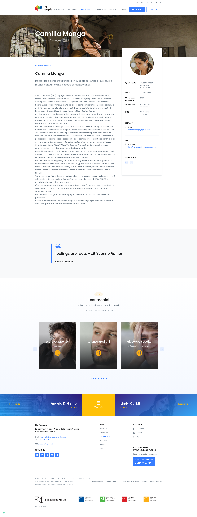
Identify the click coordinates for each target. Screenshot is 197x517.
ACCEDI (154, 9)
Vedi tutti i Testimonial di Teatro (98, 310)
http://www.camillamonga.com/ (141, 147)
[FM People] (43, 9)
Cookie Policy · (111, 481)
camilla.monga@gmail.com (139, 130)
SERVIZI (112, 9)
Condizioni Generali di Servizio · (129, 481)
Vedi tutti (98, 407)
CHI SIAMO (59, 9)
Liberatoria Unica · (149, 481)
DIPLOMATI (71, 9)
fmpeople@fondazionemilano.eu (53, 437)
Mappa (135, 2)
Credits (159, 481)
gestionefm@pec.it (45, 444)
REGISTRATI (136, 9)
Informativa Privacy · (98, 481)
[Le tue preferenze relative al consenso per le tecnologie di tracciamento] (4, 513)
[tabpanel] (57, 345)
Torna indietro (44, 65)
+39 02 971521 (44, 440)
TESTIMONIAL (85, 9)
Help (142, 2)
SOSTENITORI (100, 9)
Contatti (149, 2)
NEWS (123, 9)
